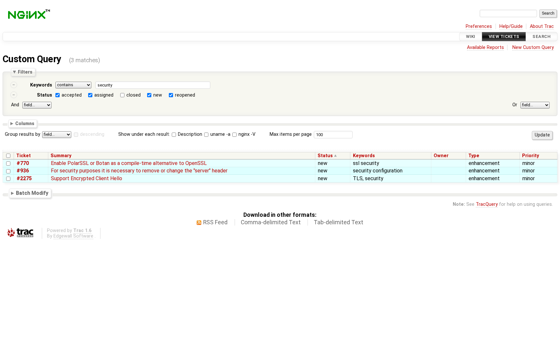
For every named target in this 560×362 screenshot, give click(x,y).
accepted (72, 95)
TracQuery (487, 204)
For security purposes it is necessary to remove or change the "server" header (139, 171)
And (15, 105)
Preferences (479, 26)
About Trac (542, 26)
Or (514, 105)
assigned (103, 95)
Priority (530, 155)
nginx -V (246, 134)
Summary (61, 155)
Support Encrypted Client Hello (86, 178)
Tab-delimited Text (338, 222)
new (157, 95)
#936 (23, 171)
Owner (441, 155)
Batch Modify (32, 193)
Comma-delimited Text (271, 222)
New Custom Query (533, 47)
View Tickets (504, 36)
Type (473, 155)
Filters (25, 72)
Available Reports (485, 47)
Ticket (23, 155)
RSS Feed (215, 222)
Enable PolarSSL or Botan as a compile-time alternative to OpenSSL (129, 163)
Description (189, 134)
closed (133, 95)
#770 (23, 163)
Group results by (22, 134)
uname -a (219, 134)
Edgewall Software (73, 236)
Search (541, 36)
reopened (185, 95)
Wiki (470, 36)
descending (92, 134)
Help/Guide (511, 26)
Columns (24, 123)
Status (44, 95)
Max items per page (291, 134)
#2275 (24, 178)
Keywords (41, 85)
